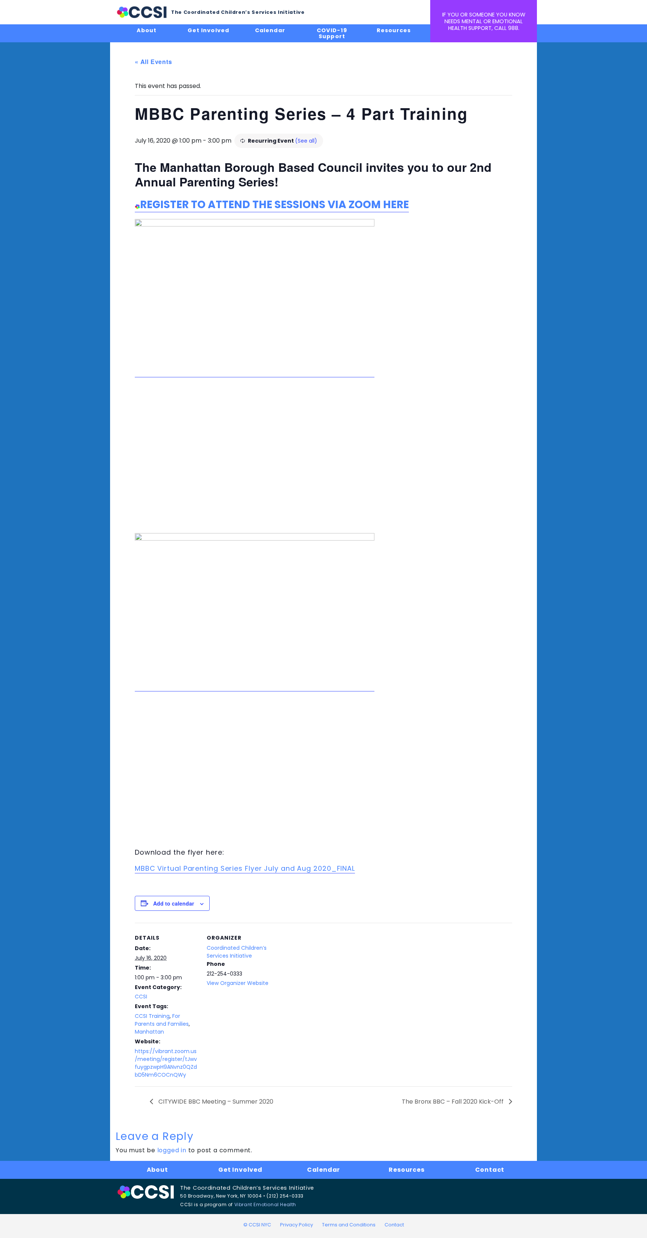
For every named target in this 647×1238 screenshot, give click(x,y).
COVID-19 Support (332, 33)
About (147, 30)
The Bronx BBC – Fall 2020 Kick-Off (453, 1101)
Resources (394, 30)
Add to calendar (173, 903)
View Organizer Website (237, 983)
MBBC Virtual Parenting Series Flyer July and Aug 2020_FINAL (245, 868)
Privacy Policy (296, 1225)
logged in (171, 1150)
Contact (490, 1169)
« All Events (153, 61)
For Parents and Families (162, 1020)
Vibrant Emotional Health (265, 1204)
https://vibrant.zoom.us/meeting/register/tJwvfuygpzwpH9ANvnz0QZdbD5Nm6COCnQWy (166, 1063)
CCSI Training (152, 1016)
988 (513, 28)
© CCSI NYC (257, 1225)
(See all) (306, 141)
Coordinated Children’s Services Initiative (237, 951)
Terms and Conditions (349, 1225)
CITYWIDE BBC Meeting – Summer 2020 (215, 1101)
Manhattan (149, 1031)
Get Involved (208, 30)
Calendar (270, 30)
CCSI (141, 996)
